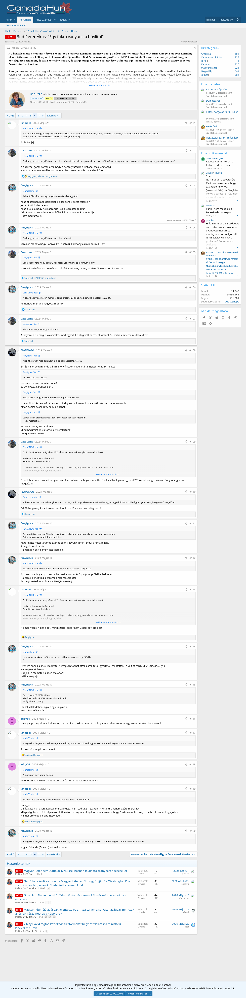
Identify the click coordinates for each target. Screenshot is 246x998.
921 (237, 67)
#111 (192, 523)
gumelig (185, 873)
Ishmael (26, 122)
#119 (192, 788)
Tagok (63, 19)
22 (54, 917)
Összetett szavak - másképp (222, 137)
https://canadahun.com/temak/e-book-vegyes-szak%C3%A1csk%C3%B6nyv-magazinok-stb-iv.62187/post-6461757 (222, 265)
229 (237, 57)
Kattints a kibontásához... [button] (101, 85)
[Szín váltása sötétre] (237, 20)
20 (46, 917)
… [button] (22, 115)
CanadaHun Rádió (211, 57)
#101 (192, 122)
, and (42, 176)
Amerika (206, 53)
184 (237, 53)
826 (237, 64)
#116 (192, 718)
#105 (192, 252)
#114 (192, 646)
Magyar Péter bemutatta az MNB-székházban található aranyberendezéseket (75, 871)
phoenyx (185, 884)
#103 (192, 185)
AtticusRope (232, 301)
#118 (192, 764)
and (34, 755)
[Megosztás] (195, 48)
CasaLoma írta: (30, 292)
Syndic (209, 172)
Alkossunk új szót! (216, 89)
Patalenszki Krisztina (216, 252)
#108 (192, 350)
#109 (192, 441)
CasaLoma (27, 150)
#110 (192, 491)
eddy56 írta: (28, 738)
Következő (52, 115)
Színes (204, 74)
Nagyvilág (207, 71)
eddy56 (25, 718)
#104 (192, 227)
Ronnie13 (210, 205)
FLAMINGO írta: (30, 128)
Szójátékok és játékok (216, 95)
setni (187, 926)
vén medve (184, 898)
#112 (192, 557)
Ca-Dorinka (211, 158)
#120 (192, 830)
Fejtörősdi (212, 126)
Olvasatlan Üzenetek (16, 25)
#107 (192, 318)
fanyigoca (27, 185)
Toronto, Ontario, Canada (104, 94)
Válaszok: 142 (29, 47)
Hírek (9, 19)
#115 (192, 684)
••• (238, 168)
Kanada (205, 64)
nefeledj (185, 912)
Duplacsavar (213, 100)
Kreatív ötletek (213, 121)
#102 (192, 150)
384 (237, 74)
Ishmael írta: (29, 190)
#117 (192, 732)
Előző (11, 115)
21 (50, 917)
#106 (192, 287)
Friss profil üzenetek (214, 153)
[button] (14, 20)
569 (237, 71)
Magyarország (190, 41)
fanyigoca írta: (30, 257)
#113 (192, 589)
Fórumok (25, 19)
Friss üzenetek (44, 19)
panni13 (210, 220)
